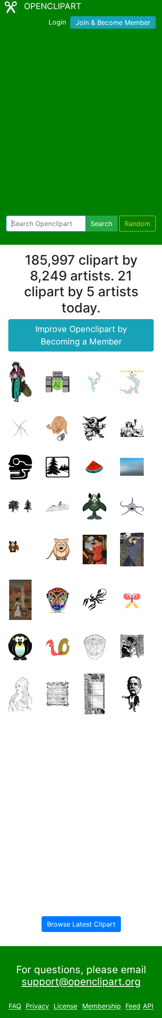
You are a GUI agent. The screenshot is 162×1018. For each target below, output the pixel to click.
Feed (132, 1006)
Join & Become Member (113, 22)
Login (57, 22)
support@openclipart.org (81, 982)
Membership (101, 1006)
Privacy (37, 1006)
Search (101, 223)
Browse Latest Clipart (81, 924)
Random (137, 223)
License (65, 1006)
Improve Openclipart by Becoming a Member (81, 335)
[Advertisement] (81, 124)
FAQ (15, 1006)
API (148, 1006)
